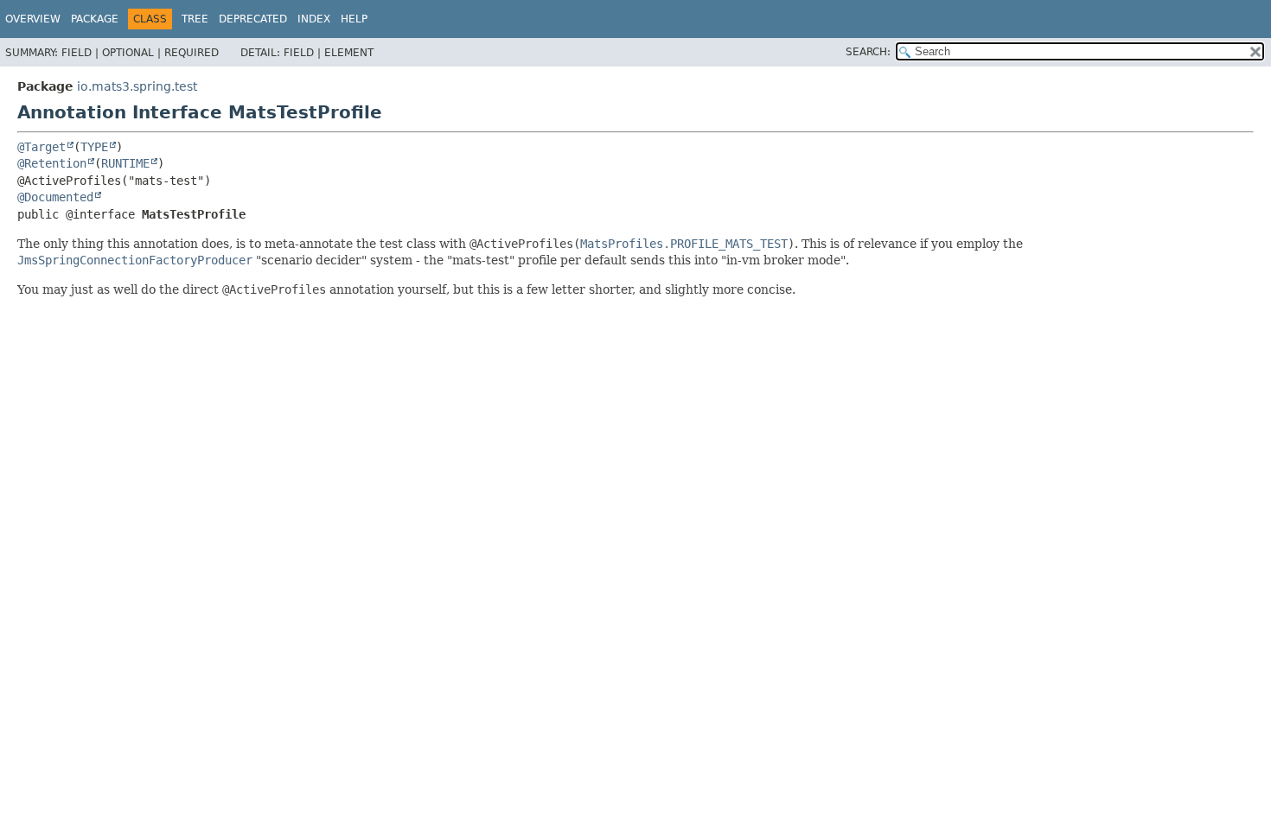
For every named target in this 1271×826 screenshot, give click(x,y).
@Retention (51, 163)
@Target (41, 147)
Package (94, 19)
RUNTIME (125, 163)
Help (354, 19)
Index (313, 19)
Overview (33, 19)
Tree (195, 19)
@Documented (55, 197)
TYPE (94, 147)
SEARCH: (868, 52)
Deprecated (253, 19)
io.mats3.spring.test (137, 86)
